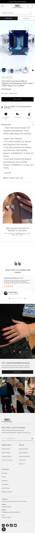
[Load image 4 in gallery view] (25, 70)
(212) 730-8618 (6, 517)
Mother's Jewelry (7, 492)
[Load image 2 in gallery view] (11, 70)
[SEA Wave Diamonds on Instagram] (3, 526)
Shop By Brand (23, 449)
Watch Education (24, 456)
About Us (22, 464)
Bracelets (5, 480)
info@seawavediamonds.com (11, 512)
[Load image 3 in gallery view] (18, 70)
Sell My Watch (23, 452)
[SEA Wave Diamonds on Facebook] (7, 526)
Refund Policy (6, 452)
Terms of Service (7, 460)
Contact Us (22, 460)
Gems (4, 477)
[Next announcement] (31, 1)
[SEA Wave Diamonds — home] (17, 6)
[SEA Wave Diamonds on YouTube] (11, 526)
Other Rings (5, 488)
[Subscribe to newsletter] (32, 439)
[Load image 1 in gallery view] (3, 70)
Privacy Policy (6, 449)
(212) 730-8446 (6, 507)
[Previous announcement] (3, 1)
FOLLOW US (17, 372)
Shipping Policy (6, 456)
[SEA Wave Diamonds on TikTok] (15, 526)
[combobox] (17, 13)
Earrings (4, 473)
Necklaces (5, 484)
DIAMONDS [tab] (8, 18)
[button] (3, 6)
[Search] (31, 13)
